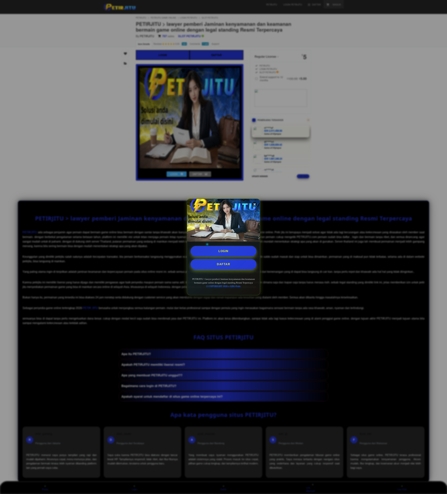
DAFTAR (223, 264)
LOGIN (223, 251)
